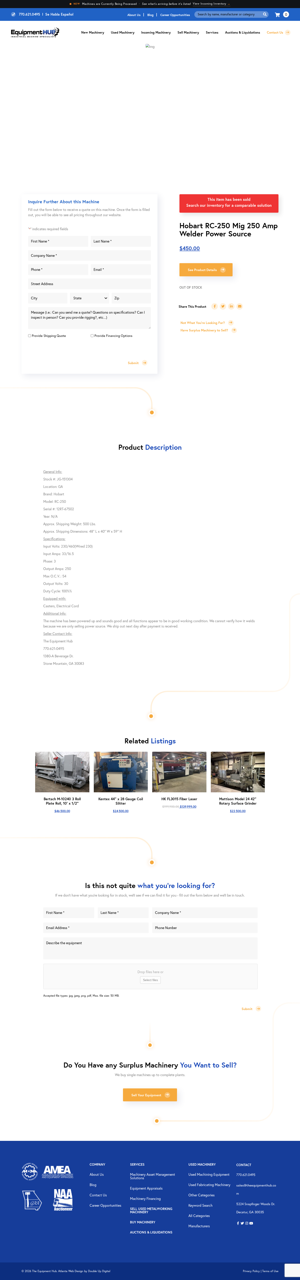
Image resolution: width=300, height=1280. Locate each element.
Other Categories (201, 1195)
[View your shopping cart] (278, 14)
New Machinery (92, 32)
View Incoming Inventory (211, 3)
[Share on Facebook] (214, 306)
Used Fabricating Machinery (209, 1185)
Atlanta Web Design (70, 1271)
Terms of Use (270, 1271)
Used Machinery (122, 32)
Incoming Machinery (156, 32)
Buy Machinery (142, 1222)
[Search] (265, 14)
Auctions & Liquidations (242, 32)
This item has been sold (229, 199)
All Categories (199, 1216)
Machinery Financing (145, 1199)
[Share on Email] (239, 306)
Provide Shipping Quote (49, 335)
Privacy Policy (251, 1271)
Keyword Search (200, 1206)
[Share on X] (223, 306)
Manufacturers (199, 1226)
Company (97, 1165)
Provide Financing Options (113, 335)
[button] (238, 1223)
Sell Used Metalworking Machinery (151, 1210)
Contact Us (275, 32)
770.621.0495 (245, 1174)
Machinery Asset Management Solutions (152, 1176)
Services (137, 1165)
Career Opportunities (175, 15)
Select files (150, 980)
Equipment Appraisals (146, 1188)
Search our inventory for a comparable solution (229, 205)
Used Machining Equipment (209, 1175)
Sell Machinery (188, 32)
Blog (150, 15)
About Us (134, 15)
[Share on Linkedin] (231, 306)
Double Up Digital (99, 1271)
